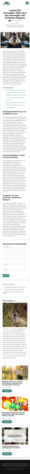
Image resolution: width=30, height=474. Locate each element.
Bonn (25, 354)
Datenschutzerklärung (11, 469)
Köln (12, 354)
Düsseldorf (16, 354)
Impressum (21, 469)
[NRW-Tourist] (6, 3)
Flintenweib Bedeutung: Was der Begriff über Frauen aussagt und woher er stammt (13, 414)
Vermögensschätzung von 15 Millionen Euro (15, 287)
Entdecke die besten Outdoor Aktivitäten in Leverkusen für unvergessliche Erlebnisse (12, 383)
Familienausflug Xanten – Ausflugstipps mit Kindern (11, 447)
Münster (6, 356)
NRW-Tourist (8, 467)
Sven (14, 301)
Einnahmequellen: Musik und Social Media (14, 289)
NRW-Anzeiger (15, 467)
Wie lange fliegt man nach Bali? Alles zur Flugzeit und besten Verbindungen (15, 105)
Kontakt (23, 467)
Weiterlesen (7, 390)
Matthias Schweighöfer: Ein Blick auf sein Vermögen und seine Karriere (16, 97)
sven (3, 387)
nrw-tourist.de (6, 331)
